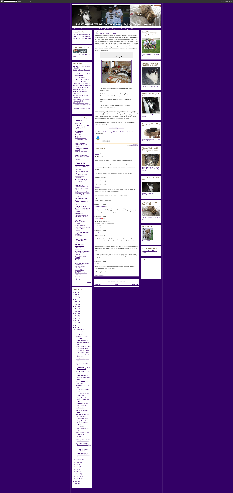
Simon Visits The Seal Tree (81, 122)
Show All (89, 282)
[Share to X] (106, 141)
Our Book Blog (123, 29)
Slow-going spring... (80, 266)
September (79, 459)
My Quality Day (79, 131)
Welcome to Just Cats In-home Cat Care (82, 264)
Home (75, 29)
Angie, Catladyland (100, 206)
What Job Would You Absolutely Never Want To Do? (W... (83, 428)
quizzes (136, 145)
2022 (76, 299)
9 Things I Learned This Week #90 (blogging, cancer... (82, 422)
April (77, 471)
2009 (76, 481)
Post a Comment (99, 275)
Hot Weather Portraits (80, 127)
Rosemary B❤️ (99, 218)
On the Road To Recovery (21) (81, 87)
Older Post (135, 284)
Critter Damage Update (82, 418)
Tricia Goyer (78, 136)
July (77, 464)
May (77, 469)
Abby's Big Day (80, 408)
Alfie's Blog (78, 220)
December (79, 329)
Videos (133, 29)
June (77, 467)
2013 (76, 320)
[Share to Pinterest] (109, 141)
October (78, 334)
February (78, 476)
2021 (76, 301)
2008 (76, 484)
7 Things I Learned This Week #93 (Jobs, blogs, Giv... (83, 342)
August (78, 462)
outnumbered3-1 (79, 213)
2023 (76, 297)
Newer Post (98, 284)
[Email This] (102, 141)
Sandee (97, 154)
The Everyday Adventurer (82, 192)
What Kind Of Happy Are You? (106, 33)
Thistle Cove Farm (80, 225)
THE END (77, 259)
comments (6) (135, 144)
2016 (76, 313)
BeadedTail (78, 276)
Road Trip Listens (79, 240)
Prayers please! (78, 235)
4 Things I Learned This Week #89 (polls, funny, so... (82, 455)
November (79, 332)
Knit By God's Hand (80, 207)
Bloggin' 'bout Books (81, 155)
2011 (76, 325)
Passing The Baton (79, 246)
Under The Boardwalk (81, 239)
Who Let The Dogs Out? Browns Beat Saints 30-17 (116, 132)
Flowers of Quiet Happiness (79, 270)
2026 (76, 292)
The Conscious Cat (80, 249)
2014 (76, 318)
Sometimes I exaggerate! (81, 151)
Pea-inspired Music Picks (81, 144)
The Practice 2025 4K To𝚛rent (82, 222)
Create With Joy (79, 185)
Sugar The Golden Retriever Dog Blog (80, 162)
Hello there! (77, 278)
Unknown (97, 187)
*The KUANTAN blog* (81, 180)
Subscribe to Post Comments (116, 281)
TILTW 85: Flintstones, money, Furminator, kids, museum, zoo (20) (82, 104)
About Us (84, 29)
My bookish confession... (81, 273)
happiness (132, 145)
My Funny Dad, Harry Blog (107, 29)
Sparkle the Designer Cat (82, 126)
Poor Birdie (79, 436)
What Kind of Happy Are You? (116, 128)
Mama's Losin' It (79, 244)
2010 (76, 327)
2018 (76, 308)
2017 (76, 311)
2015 (76, 316)
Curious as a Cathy (80, 143)
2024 (76, 294)
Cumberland (78, 132)
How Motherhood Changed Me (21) (82, 85)
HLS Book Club (78, 181)
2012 (76, 323)
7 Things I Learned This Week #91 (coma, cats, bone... (82, 399)
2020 (76, 304)
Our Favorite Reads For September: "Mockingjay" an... (83, 445)
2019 (76, 306)
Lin (95, 263)
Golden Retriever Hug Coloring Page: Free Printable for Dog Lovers (82, 166)
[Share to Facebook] (108, 141)
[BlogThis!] (104, 141)
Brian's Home (78, 120)
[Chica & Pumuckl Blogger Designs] (151, 252)
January (78, 478)
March (78, 474)
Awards (92, 29)
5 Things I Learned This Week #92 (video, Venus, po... (83, 377)
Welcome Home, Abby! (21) (80, 89)
